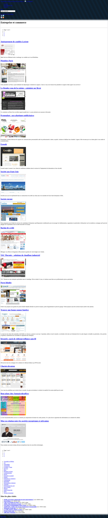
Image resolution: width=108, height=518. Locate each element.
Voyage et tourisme (8, 493)
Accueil (6, 4)
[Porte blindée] (13, 304)
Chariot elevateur (8, 366)
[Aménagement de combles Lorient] (8, 54)
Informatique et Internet (9, 483)
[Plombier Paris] (13, 82)
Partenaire (3, 516)
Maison (6, 488)
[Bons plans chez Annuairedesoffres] (13, 415)
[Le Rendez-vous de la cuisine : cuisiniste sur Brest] (13, 109)
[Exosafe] (13, 165)
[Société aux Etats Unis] (13, 193)
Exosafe (4, 144)
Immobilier (6, 481)
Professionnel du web (9, 485)
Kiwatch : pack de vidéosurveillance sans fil (18, 339)
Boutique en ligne (8, 471)
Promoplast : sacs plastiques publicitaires (17, 115)
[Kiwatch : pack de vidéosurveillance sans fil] (13, 360)
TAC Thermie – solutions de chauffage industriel (20, 255)
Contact (6, 7)
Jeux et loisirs (7, 487)
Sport (5, 491)
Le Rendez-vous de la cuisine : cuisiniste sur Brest (21, 88)
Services (6, 468)
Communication (8, 473)
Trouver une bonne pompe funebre (15, 310)
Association (7, 464)
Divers (5, 474)
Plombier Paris (7, 61)
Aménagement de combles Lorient (14, 42)
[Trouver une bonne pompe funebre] (13, 331)
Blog (2, 9)
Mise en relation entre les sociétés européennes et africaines (25, 421)
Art (4, 463)
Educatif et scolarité (9, 475)
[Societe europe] (13, 220)
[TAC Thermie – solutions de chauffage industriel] (13, 276)
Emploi (5, 477)
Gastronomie (7, 480)
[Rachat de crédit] (13, 249)
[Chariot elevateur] (13, 387)
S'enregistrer (10, 14)
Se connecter (4, 14)
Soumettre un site (8, 5)
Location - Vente (8, 467)
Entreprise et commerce (9, 478)
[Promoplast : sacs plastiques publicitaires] (13, 136)
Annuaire (6, 484)
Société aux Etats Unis (10, 172)
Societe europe (6, 199)
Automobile (7, 465)
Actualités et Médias (9, 461)
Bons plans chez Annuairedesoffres (15, 394)
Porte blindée (6, 283)
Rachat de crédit (7, 228)
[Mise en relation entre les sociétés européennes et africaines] (13, 442)
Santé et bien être (8, 490)
